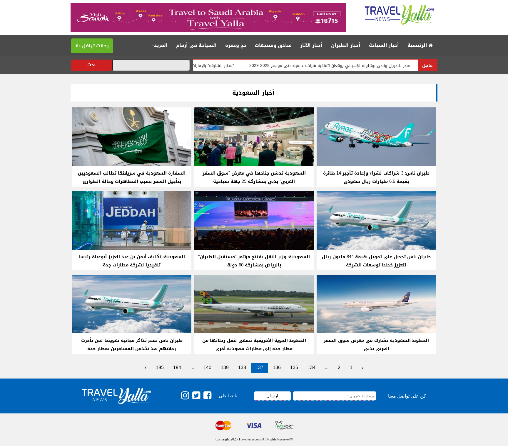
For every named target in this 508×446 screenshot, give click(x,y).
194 (177, 367)
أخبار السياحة (384, 45)
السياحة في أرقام (196, 45)
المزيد (161, 45)
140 (207, 367)
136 (277, 367)
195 (160, 367)
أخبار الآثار (311, 45)
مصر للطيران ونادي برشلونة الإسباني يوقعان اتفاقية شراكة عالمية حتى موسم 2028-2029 (353, 66)
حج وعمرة (235, 45)
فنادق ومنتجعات (273, 45)
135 (294, 367)
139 (225, 367)
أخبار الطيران (345, 45)
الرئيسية (418, 45)
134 (311, 367)
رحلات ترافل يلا (92, 45)
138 (242, 367)
